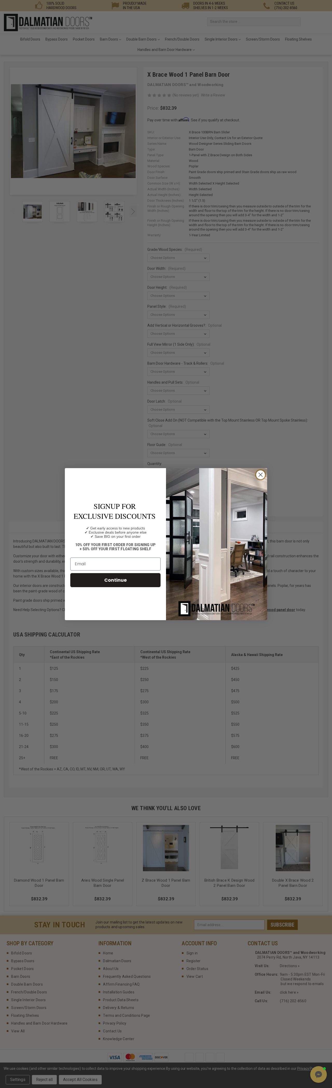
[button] (318, 1074)
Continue (115, 580)
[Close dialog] (260, 474)
